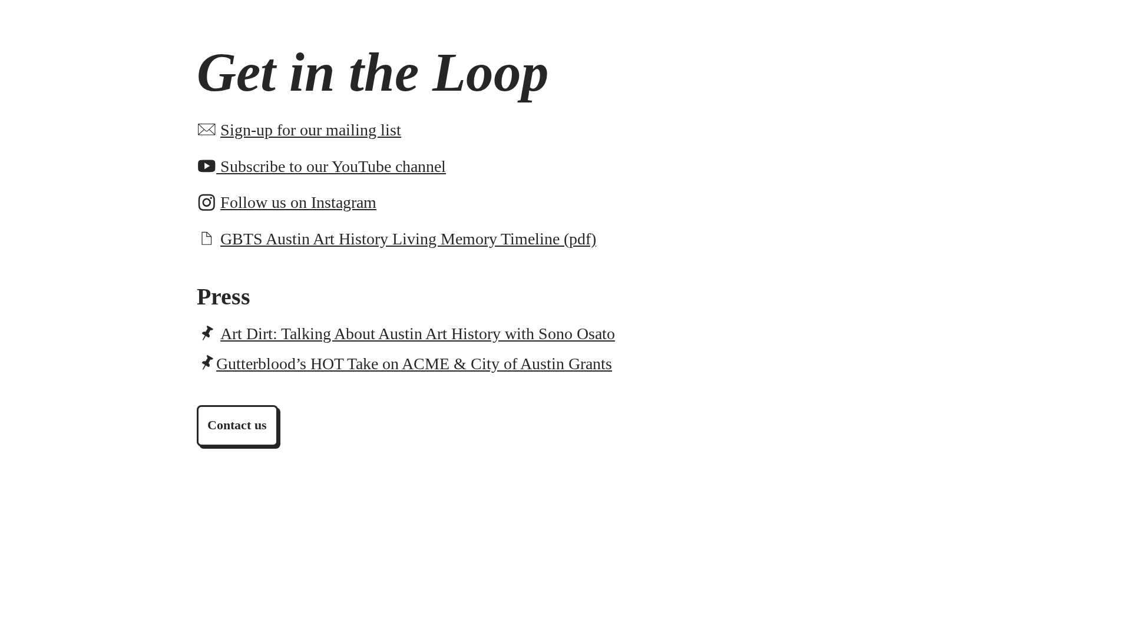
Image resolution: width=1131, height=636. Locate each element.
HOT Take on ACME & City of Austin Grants (414, 364)
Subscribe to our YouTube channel (331, 166)
